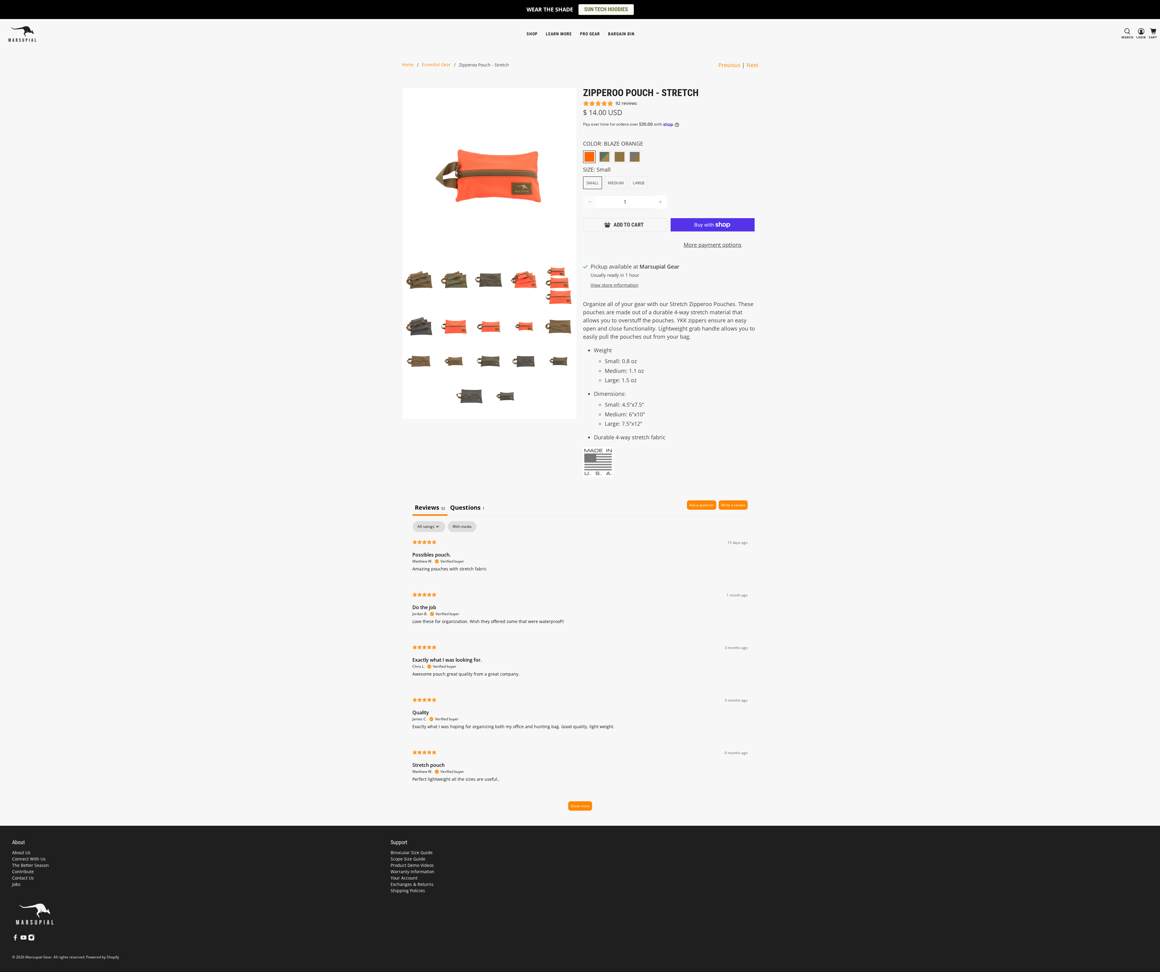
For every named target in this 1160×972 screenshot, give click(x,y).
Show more (580, 806)
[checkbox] (462, 526)
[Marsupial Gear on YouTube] (23, 939)
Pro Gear (590, 33)
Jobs (16, 884)
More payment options (713, 244)
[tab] (467, 508)
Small (592, 183)
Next (752, 65)
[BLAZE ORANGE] (589, 156)
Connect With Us (29, 859)
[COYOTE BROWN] (619, 156)
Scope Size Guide (408, 859)
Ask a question (701, 505)
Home (408, 65)
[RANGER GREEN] (604, 156)
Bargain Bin (621, 33)
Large (639, 183)
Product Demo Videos (412, 865)
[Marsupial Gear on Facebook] (15, 939)
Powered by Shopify (102, 957)
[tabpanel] (580, 669)
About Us (21, 852)
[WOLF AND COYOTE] (634, 156)
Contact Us (23, 878)
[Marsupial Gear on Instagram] (31, 939)
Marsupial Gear (38, 957)
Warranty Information (412, 871)
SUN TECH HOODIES (606, 9)
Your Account (404, 878)
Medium (616, 183)
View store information (614, 285)
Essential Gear (436, 65)
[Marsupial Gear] (22, 34)
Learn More (559, 33)
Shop (532, 33)
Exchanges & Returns (412, 884)
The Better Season (30, 865)
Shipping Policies (408, 890)
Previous (729, 65)
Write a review (733, 505)
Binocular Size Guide (412, 852)
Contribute (23, 871)
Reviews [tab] (430, 507)
